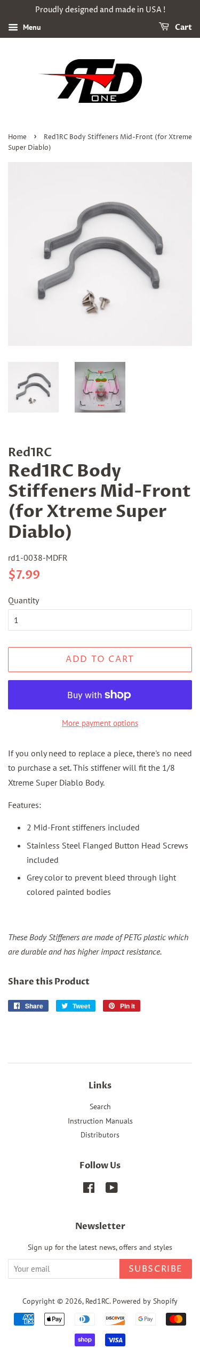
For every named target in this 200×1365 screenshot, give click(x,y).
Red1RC (97, 1301)
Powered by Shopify (145, 1301)
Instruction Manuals (100, 1121)
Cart (182, 27)
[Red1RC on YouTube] (112, 1189)
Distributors (100, 1135)
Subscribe (156, 1269)
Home (17, 137)
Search (100, 1106)
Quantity (23, 600)
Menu (31, 27)
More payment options (100, 723)
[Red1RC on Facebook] (89, 1189)
